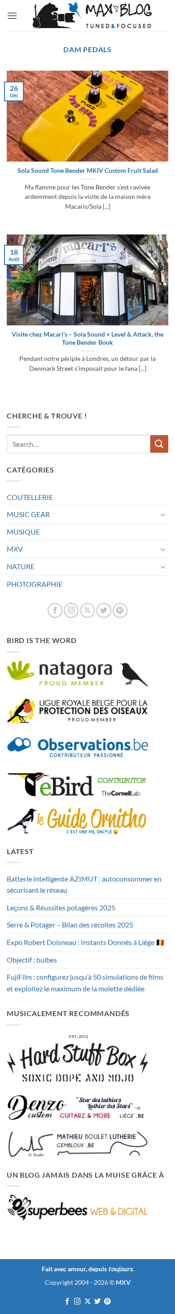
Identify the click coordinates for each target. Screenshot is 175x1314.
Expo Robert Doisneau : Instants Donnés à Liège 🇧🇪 (86, 942)
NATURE (21, 566)
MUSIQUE (23, 531)
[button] (12, 15)
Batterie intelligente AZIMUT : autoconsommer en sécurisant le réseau (84, 884)
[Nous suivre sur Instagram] (71, 610)
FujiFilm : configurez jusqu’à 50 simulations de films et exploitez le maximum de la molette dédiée (85, 982)
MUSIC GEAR (28, 514)
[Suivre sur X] (87, 610)
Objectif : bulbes (32, 959)
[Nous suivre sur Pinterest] (120, 610)
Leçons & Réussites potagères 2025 (61, 907)
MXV (15, 548)
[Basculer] (163, 514)
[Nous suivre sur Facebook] (55, 610)
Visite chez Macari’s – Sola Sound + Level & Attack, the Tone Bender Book (87, 338)
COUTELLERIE (30, 497)
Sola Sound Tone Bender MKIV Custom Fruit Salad (88, 170)
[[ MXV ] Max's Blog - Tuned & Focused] (92, 16)
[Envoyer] (159, 444)
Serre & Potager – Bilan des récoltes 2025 (70, 924)
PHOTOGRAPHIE (34, 584)
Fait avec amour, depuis (87, 1269)
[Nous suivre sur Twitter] (103, 610)
